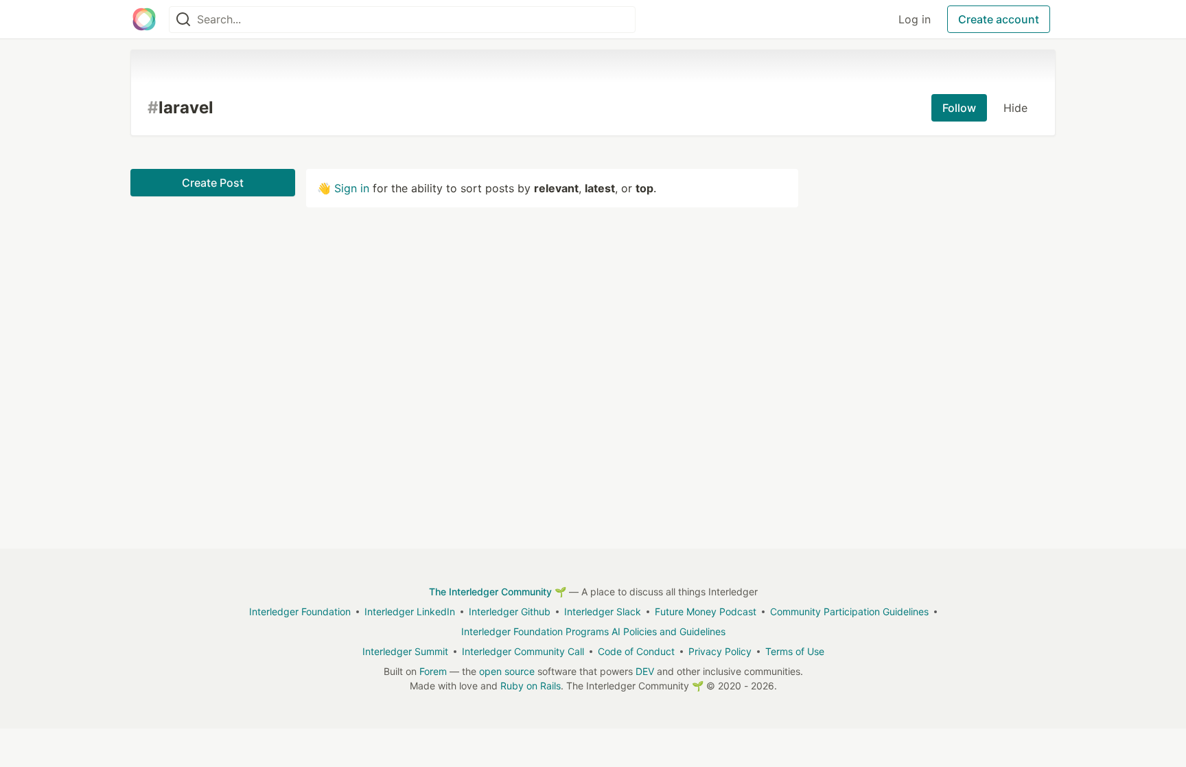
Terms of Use (794, 651)
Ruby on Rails (530, 685)
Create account (998, 19)
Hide (1015, 108)
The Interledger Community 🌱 (497, 591)
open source (507, 671)
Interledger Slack (602, 611)
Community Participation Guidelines (849, 611)
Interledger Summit (405, 651)
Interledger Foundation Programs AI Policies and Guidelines (593, 631)
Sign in (351, 188)
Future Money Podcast (705, 611)
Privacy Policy (720, 651)
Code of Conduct (636, 651)
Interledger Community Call (523, 651)
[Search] (183, 19)
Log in (914, 19)
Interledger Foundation (300, 611)
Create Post (213, 183)
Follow (959, 108)
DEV (645, 671)
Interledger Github (509, 611)
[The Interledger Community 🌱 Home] (144, 19)
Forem (433, 671)
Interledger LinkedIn (409, 611)
